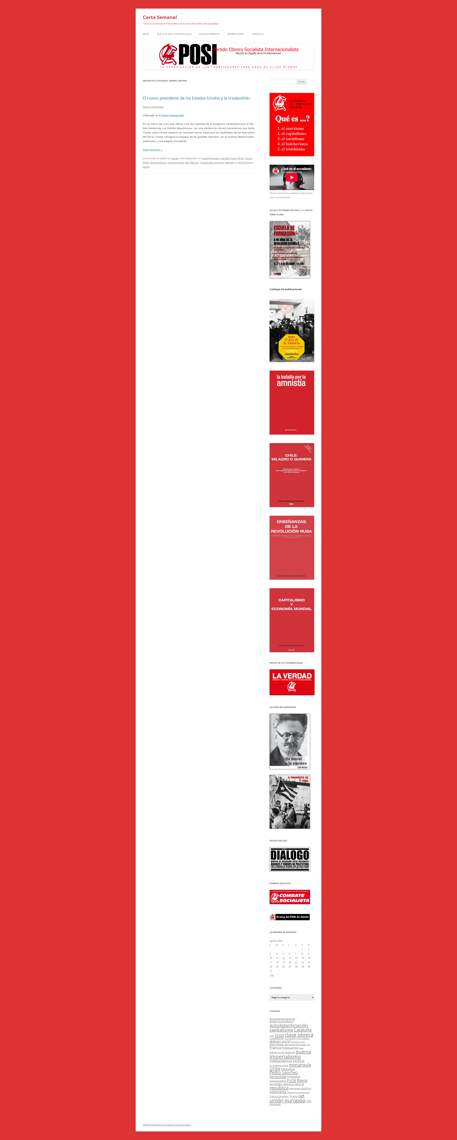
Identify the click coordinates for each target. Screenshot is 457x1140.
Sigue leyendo (153, 149)
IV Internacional (279, 1065)
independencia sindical (287, 1061)
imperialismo (285, 1056)
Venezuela (275, 1104)
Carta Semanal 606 (172, 115)
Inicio (146, 34)
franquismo (290, 1048)
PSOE (291, 1080)
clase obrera (299, 1034)
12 (283, 958)
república (279, 1088)
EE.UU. (241, 158)
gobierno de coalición (282, 1052)
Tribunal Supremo (279, 1096)
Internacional (235, 34)
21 (296, 962)
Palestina (288, 1069)
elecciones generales (295, 1044)
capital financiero (211, 158)
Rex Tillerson (192, 162)
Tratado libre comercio (212, 162)
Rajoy (302, 1080)
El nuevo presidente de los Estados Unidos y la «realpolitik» (196, 98)
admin (146, 166)
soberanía (278, 1091)
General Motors (158, 162)
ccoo (279, 1035)
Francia (275, 1047)
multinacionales (176, 162)
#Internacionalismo (281, 1021)
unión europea (287, 1100)
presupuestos (278, 1081)
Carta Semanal (160, 17)
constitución (277, 1038)
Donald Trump (229, 158)
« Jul (272, 975)
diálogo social (280, 1041)
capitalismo (281, 1030)
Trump (293, 1096)
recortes (276, 1084)
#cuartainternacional (282, 1019)
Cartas (174, 158)
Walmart (229, 162)
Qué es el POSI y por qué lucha (174, 34)
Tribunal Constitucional (298, 1092)
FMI (308, 1044)
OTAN (275, 1068)
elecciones (277, 1044)
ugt (301, 1096)
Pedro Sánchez (284, 1072)
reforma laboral (293, 1084)
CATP (272, 1035)
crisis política (302, 1038)
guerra (303, 1051)
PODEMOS (293, 1077)
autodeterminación (289, 1025)
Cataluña (303, 1030)
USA (308, 1101)
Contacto (257, 34)
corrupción (290, 1038)
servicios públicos (300, 1088)
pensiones (278, 1076)
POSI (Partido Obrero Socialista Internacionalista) (167, 1124)
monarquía (300, 1065)
